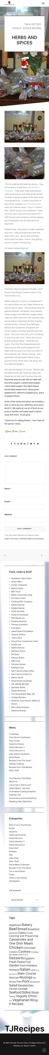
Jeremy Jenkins (18, 634)
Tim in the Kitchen (17, 871)
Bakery (27, 925)
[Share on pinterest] (21, 443)
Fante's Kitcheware (19, 615)
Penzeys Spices (18, 664)
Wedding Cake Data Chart (20, 801)
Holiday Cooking (16, 764)
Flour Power (14, 741)
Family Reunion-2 (17, 750)
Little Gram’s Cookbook (19, 754)
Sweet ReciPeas (18, 690)
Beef (13, 929)
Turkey (12, 996)
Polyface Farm (17, 667)
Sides (26, 992)
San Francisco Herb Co (21, 674)
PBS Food (15, 661)
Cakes (22, 932)
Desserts (13, 831)
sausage (23, 988)
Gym (23, 965)
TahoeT (26, 1046)
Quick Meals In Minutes (19, 864)
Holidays (13, 851)
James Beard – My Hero (19, 788)
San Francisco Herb (32, 204)
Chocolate (29, 947)
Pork (25, 981)
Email (8, 501)
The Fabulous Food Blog (20, 778)
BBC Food (15, 591)
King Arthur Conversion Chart (24, 641)
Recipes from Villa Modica (20, 767)
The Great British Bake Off (23, 694)
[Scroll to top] (44, 1050)
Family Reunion (16, 838)
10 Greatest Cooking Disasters (22, 791)
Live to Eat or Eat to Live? (20, 785)
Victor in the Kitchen (18, 878)
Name (8, 488)
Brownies (13, 933)
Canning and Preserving (23, 935)
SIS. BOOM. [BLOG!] (20, 684)
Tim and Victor (22, 1043)
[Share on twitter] (14, 443)
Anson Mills (16, 581)
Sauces (13, 988)
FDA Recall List (17, 618)
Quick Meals (14, 757)
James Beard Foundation (22, 631)
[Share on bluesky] (31, 443)
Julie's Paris (16, 638)
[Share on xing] (34, 443)
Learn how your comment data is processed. (24, 538)
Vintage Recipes (18, 697)
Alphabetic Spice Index (21, 578)
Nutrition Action (18, 651)
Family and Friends (17, 835)
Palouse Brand (17, 657)
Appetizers (15, 924)
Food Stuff (13, 848)
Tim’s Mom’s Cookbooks (19, 737)
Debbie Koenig (17, 608)
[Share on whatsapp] (27, 443)
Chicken (16, 947)
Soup (35, 992)
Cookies (24, 951)
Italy (11, 854)
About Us (13, 781)
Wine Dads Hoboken (20, 707)
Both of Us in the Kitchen (20, 825)
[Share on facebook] (11, 443)
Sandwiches (26, 985)
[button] (43, 3)
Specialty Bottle (18, 687)
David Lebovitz (17, 605)
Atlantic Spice (17, 588)
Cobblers (13, 952)
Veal (10, 1001)
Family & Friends (16, 744)
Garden (14, 965)
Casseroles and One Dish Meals (21, 941)
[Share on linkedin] (24, 443)
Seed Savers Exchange (21, 681)
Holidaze (14, 969)
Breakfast (34, 929)
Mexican (14, 977)
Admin (33, 1046)
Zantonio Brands (18, 710)
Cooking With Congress (21, 601)
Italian (25, 969)
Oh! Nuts (15, 654)
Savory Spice (17, 677)
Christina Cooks (18, 598)
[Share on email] (37, 443)
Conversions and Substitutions (22, 798)
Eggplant (29, 958)
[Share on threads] (17, 443)
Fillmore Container (19, 624)
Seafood (15, 992)
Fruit (28, 961)
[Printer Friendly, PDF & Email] (15, 432)
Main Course (27, 973)
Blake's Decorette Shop (21, 595)
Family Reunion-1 (16, 747)
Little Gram (14, 858)
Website (8, 514)
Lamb (33, 970)
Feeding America (18, 621)
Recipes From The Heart (20, 760)
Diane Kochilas (17, 611)
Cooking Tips (15, 795)
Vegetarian (21, 1000)
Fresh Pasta (17, 961)
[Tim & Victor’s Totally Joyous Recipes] (9, 3)
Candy (30, 933)
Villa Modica (14, 881)
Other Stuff (14, 770)
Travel (12, 874)
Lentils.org (16, 644)
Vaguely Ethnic (26, 996)
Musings (25, 977)
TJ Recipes (14, 734)
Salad (13, 985)
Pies (19, 981)
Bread (11, 828)
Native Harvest (17, 648)
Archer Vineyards (19, 585)
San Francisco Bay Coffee (22, 671)
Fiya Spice (15, 628)
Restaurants (35, 982)
